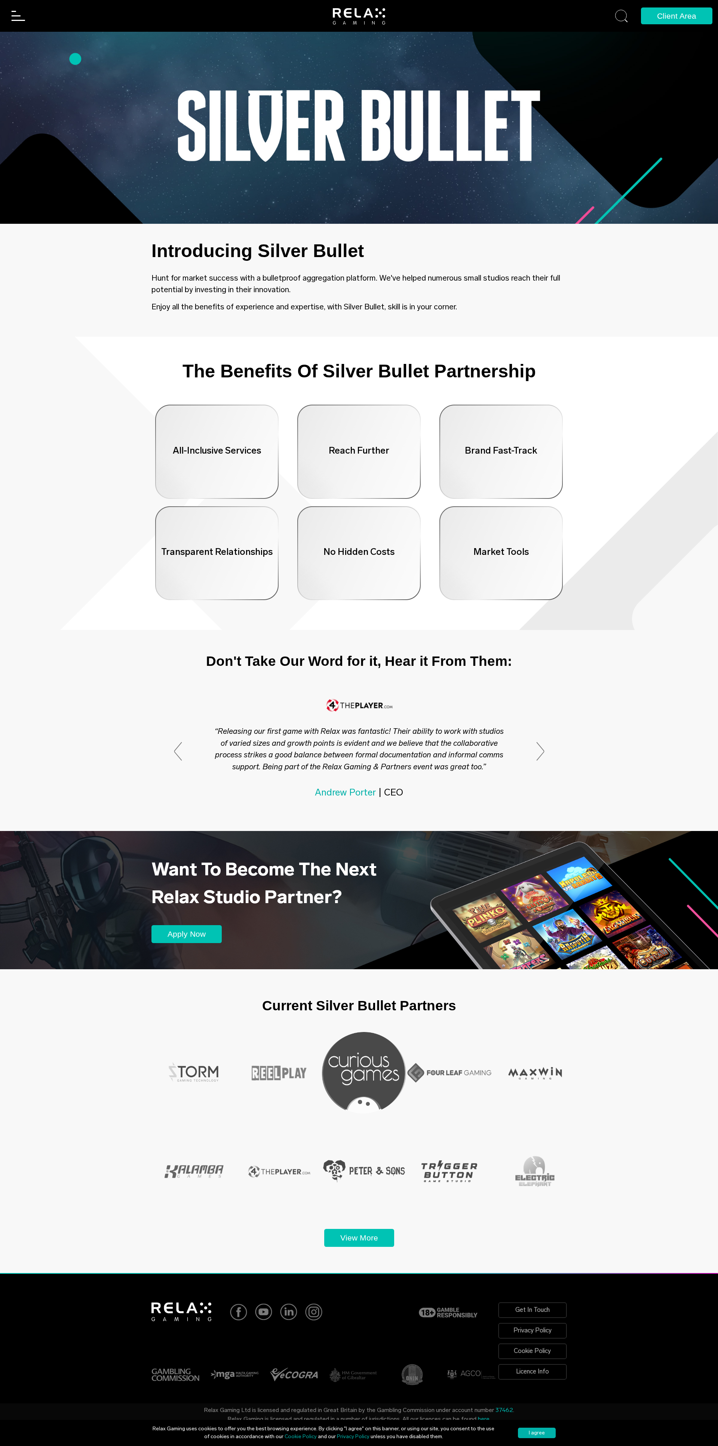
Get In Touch (532, 1310)
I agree (537, 1433)
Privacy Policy (532, 1331)
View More (359, 1237)
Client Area (676, 16)
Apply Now (187, 934)
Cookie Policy (532, 1351)
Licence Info (532, 1372)
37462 (504, 1410)
